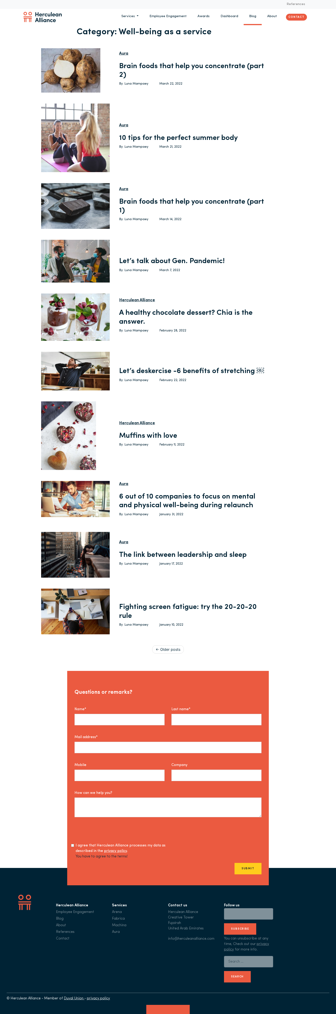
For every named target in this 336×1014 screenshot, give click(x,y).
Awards (203, 16)
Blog (252, 16)
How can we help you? (93, 793)
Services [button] (128, 16)
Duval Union (74, 998)
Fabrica (118, 919)
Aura (123, 54)
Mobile (80, 765)
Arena (117, 912)
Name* (80, 709)
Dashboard (229, 16)
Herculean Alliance (137, 300)
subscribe (240, 929)
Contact (296, 17)
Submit (248, 868)
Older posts (170, 649)
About (272, 16)
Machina (119, 925)
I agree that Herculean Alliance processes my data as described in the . (120, 848)
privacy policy (115, 851)
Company (179, 765)
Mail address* (86, 737)
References (296, 4)
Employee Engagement (168, 16)
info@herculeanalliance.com (191, 939)
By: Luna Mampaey (133, 83)
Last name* (180, 709)
